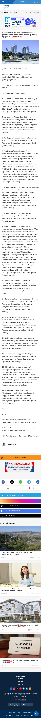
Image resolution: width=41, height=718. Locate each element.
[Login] (38, 2)
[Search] (34, 2)
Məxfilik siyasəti (27, 712)
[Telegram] (23, 688)
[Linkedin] (27, 688)
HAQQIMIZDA (20, 676)
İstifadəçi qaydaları (14, 712)
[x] (17, 688)
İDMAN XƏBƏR (20, 457)
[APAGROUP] (20, 699)
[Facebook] (11, 688)
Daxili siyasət (34, 13)
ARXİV (20, 681)
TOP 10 (20, 684)
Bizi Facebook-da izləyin (12, 510)
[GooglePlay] (14, 705)
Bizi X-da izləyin (10, 515)
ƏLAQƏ (20, 679)
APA (3, 85)
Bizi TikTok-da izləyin (11, 505)
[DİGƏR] (38, 7)
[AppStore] (27, 705)
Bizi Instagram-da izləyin (12, 501)
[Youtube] (20, 688)
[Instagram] (14, 688)
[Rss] (30, 688)
